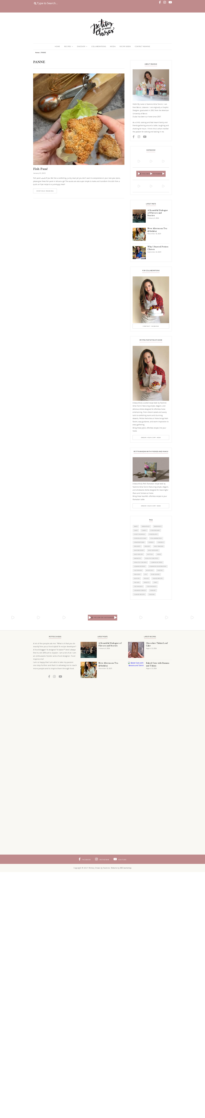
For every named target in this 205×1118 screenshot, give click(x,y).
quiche (137, 578)
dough (147, 546)
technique (138, 586)
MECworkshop (125, 868)
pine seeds (155, 574)
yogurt (153, 590)
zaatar (151, 594)
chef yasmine (139, 534)
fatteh (150, 554)
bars (136, 526)
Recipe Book (125, 46)
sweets (146, 582)
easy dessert (153, 550)
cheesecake (155, 530)
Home (57, 46)
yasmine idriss (140, 590)
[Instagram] (143, 165)
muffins (149, 570)
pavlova (137, 574)
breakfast (146, 526)
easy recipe (138, 554)
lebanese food (156, 562)
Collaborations (98, 46)
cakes (144, 530)
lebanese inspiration (157, 566)
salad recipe (158, 578)
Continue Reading (45, 191)
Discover (81, 46)
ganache (137, 558)
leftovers (138, 570)
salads (136, 582)
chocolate (153, 534)
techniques (151, 586)
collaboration (156, 538)
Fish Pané (40, 169)
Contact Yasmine (142, 46)
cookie (151, 542)
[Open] (139, 161)
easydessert (139, 550)
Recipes (67, 46)
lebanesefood (139, 566)
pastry (160, 570)
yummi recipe (139, 594)
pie (145, 574)
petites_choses (138, 156)
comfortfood (139, 542)
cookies (161, 542)
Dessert (137, 546)
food (159, 554)
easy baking (158, 546)
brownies (157, 526)
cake (136, 530)
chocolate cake (140, 538)
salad (146, 578)
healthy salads (140, 562)
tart (155, 582)
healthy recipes (151, 558)
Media (113, 46)
